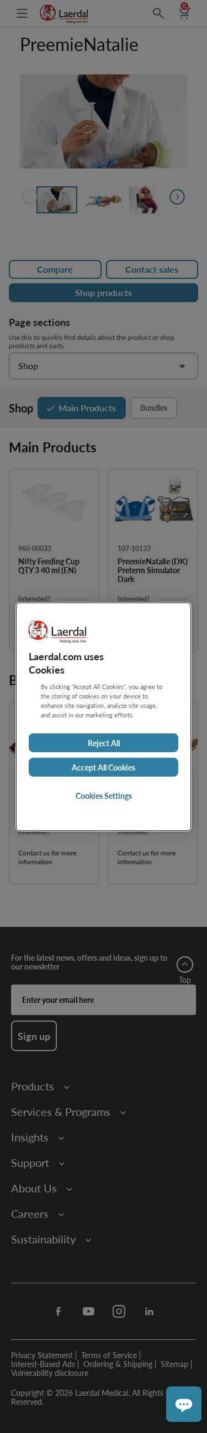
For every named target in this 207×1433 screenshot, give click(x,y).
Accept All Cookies (103, 767)
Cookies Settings (104, 795)
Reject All (104, 742)
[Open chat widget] (183, 1404)
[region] (103, 716)
